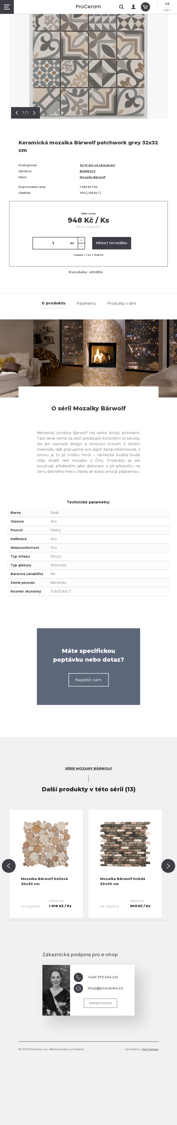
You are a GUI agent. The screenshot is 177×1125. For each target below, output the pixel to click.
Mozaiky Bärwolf (93, 177)
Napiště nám (88, 679)
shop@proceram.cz (105, 988)
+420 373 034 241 (103, 977)
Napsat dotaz (100, 1003)
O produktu (53, 303)
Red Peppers (150, 1049)
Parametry (86, 303)
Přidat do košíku (111, 243)
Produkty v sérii (121, 303)
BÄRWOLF (88, 171)
